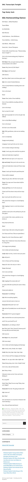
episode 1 (9, 411)
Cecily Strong (22, 409)
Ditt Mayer (4, 411)
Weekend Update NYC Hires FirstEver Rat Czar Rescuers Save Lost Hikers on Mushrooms (14, 460)
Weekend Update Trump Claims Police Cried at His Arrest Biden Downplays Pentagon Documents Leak (13, 454)
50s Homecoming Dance (14, 18)
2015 (20, 408)
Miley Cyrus (9, 414)
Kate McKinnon (21, 411)
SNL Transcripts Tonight (11, 4)
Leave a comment (16, 415)
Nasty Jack (14, 414)
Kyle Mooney (12, 412)
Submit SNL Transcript (8, 445)
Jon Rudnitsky (14, 411)
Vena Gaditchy (8, 415)
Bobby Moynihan (15, 409)
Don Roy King (7, 408)
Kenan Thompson (6, 412)
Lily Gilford (18, 412)
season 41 (19, 414)
